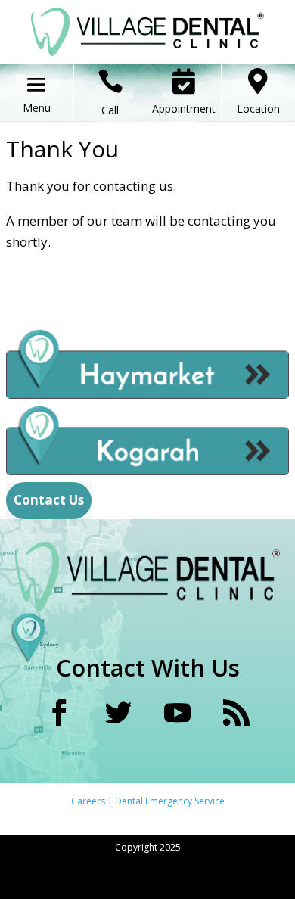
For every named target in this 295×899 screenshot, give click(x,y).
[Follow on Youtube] (177, 712)
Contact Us (49, 500)
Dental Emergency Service (170, 801)
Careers (89, 801)
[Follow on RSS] (236, 712)
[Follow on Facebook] (59, 712)
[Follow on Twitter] (118, 712)
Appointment (184, 108)
